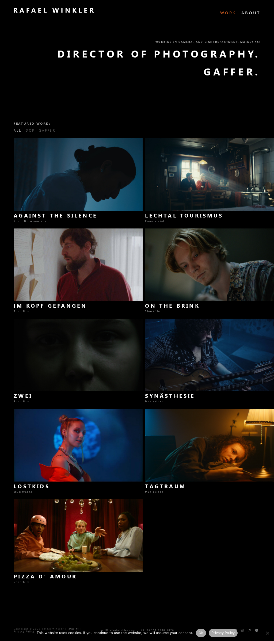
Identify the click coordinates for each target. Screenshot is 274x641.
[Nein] (267, 633)
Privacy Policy (223, 633)
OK (201, 633)
